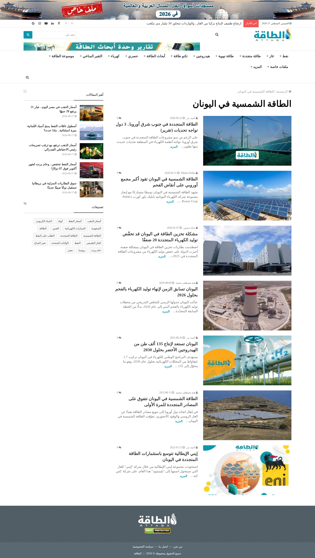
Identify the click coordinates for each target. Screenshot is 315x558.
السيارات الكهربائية (75, 228)
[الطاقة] (272, 34)
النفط (78, 243)
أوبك (60, 221)
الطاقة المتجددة (68, 235)
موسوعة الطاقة (63, 56)
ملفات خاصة (279, 67)
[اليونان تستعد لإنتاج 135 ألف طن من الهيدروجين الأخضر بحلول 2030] (247, 360)
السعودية (96, 228)
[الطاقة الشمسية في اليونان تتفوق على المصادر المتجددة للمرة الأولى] (247, 415)
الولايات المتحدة (60, 243)
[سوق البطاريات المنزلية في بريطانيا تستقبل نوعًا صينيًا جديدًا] (91, 189)
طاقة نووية (226, 56)
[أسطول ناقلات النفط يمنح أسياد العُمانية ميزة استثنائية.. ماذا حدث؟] (91, 132)
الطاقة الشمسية (92, 235)
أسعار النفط (75, 221)
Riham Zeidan (188, 172)
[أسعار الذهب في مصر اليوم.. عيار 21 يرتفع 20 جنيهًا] (91, 113)
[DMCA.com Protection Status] (157, 531)
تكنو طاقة (181, 56)
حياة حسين (189, 227)
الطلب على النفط (45, 235)
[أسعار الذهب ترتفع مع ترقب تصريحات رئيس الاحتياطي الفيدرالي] (91, 151)
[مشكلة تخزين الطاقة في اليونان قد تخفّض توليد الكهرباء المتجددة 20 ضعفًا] (247, 250)
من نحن (177, 546)
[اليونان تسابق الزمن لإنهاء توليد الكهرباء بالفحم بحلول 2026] (247, 305)
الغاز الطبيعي (94, 243)
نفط (285, 56)
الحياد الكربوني (44, 221)
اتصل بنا (163, 546)
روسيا (82, 250)
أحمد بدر (191, 118)
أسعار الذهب (94, 221)
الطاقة (42, 228)
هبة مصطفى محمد (186, 282)
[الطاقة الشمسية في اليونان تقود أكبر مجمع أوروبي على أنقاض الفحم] (247, 195)
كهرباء (115, 56)
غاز (271, 56)
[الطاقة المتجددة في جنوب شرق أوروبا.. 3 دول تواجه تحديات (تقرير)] (247, 141)
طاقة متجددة (251, 56)
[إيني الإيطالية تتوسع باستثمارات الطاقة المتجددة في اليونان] (247, 470)
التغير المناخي (92, 56)
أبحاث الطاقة (156, 56)
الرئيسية (282, 91)
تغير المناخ (40, 243)
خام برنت (96, 250)
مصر (70, 250)
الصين (55, 228)
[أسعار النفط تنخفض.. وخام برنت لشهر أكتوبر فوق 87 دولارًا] (91, 170)
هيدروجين (203, 56)
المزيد (257, 67)
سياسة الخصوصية (143, 546)
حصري (133, 56)
